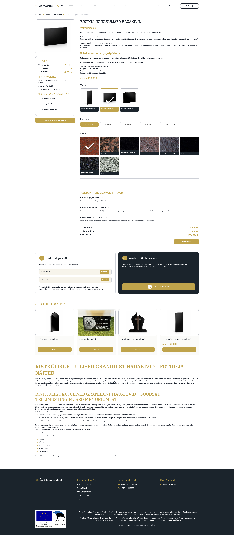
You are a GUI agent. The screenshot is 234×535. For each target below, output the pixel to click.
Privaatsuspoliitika (84, 484)
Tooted (108, 6)
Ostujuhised (82, 488)
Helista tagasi (189, 6)
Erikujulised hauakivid (48, 339)
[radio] (89, 100)
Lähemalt (54, 349)
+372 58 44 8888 (127, 488)
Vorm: (83, 85)
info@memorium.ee (129, 484)
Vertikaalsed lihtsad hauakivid (176, 339)
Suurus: (84, 119)
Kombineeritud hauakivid (133, 339)
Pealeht (38, 15)
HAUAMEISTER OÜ (125, 525)
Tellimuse (186, 241)
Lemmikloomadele (88, 339)
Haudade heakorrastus (145, 6)
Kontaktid (162, 6)
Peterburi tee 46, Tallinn (172, 484)
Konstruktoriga (83, 495)
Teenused (118, 6)
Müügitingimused (84, 492)
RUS (170, 6)
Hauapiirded (86, 6)
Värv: (83, 133)
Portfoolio (129, 6)
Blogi (79, 499)
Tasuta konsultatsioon (55, 120)
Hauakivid (98, 6)
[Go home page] (44, 6)
